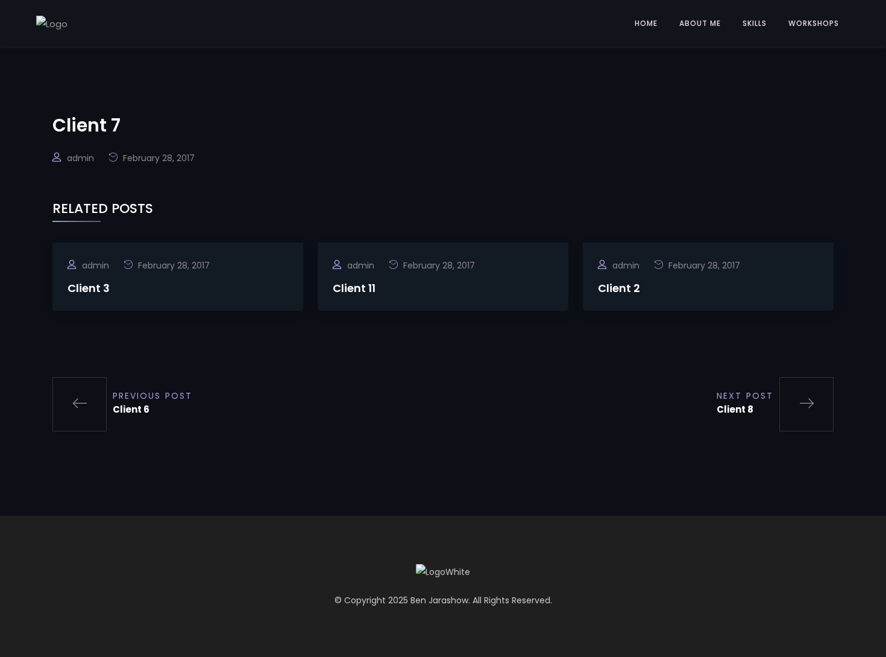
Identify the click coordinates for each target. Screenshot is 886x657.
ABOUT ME (700, 23)
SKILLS (755, 23)
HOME (646, 23)
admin (80, 158)
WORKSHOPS (813, 23)
